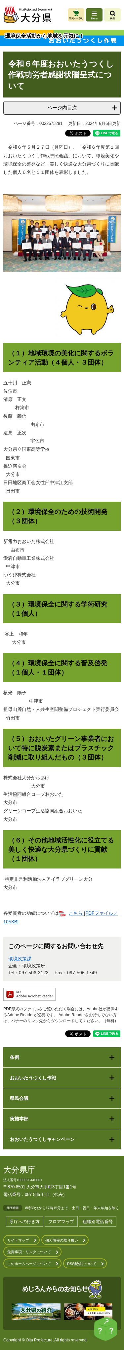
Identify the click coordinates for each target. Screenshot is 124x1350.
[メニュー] (94, 14)
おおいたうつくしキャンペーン (42, 1139)
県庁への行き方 (25, 1221)
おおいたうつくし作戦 (33, 1077)
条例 (14, 1057)
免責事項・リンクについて (29, 1252)
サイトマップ (18, 1240)
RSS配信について (81, 1264)
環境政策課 (19, 958)
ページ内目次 (62, 107)
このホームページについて (29, 1264)
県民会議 (19, 1098)
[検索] (112, 14)
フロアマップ (61, 1221)
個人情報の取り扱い (61, 1240)
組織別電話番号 (98, 1221)
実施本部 (19, 1118)
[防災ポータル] (76, 14)
